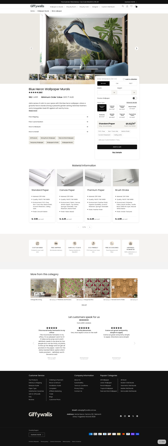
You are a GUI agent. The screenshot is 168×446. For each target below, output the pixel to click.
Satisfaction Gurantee (36, 391)
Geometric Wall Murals (128, 386)
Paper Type (32, 388)
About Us (77, 380)
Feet (131, 83)
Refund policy (66, 441)
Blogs (51, 397)
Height (119, 88)
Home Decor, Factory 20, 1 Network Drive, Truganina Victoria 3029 (84, 415)
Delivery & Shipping (35, 383)
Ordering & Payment (56, 380)
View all (84, 305)
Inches (103, 83)
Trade (51, 394)
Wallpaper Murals (43, 11)
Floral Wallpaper (105, 386)
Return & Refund (54, 383)
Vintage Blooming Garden (36, 300)
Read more (33, 111)
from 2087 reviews (84, 323)
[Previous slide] (78, 227)
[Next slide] (90, 227)
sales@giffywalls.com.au (84, 410)
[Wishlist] (131, 6)
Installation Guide (55, 386)
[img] (84, 320)
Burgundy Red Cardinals (88, 300)
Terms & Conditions (81, 386)
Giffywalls (36, 441)
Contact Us (78, 391)
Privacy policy (44, 441)
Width (99, 88)
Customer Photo (54, 400)
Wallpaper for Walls (53, 142)
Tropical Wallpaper (106, 388)
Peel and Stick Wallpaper (66, 138)
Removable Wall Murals (128, 391)
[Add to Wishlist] (54, 280)
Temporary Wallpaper (36, 142)
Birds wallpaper (57, 11)
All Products (33, 138)
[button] (57, 7)
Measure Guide (34, 386)
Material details (132, 102)
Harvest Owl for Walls (118, 300)
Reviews (31, 400)
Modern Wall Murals (127, 383)
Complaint (52, 388)
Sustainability (78, 383)
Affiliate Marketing (55, 391)
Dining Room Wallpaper (48, 138)
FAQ (30, 397)
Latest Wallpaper (106, 383)
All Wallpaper (104, 380)
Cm (117, 83)
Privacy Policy (79, 388)
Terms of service (76, 441)
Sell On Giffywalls (34, 394)
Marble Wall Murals (127, 388)
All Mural (123, 380)
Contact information (55, 441)
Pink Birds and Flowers (64, 300)
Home (33, 11)
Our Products (33, 380)
